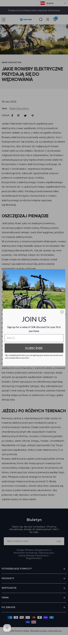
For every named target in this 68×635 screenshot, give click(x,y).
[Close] (62, 312)
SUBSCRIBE (34, 348)
